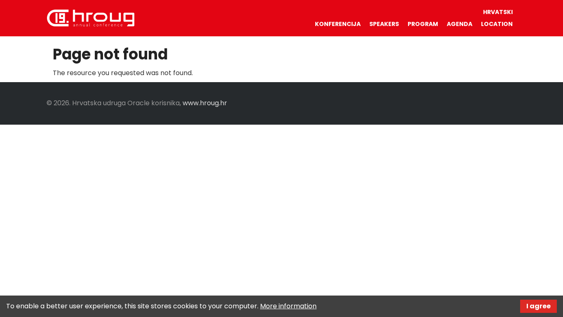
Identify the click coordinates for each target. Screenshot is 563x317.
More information (288, 306)
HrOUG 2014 (91, 18)
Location (497, 24)
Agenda (459, 24)
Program (423, 24)
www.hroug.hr (205, 103)
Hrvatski (498, 12)
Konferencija (338, 24)
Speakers (384, 24)
